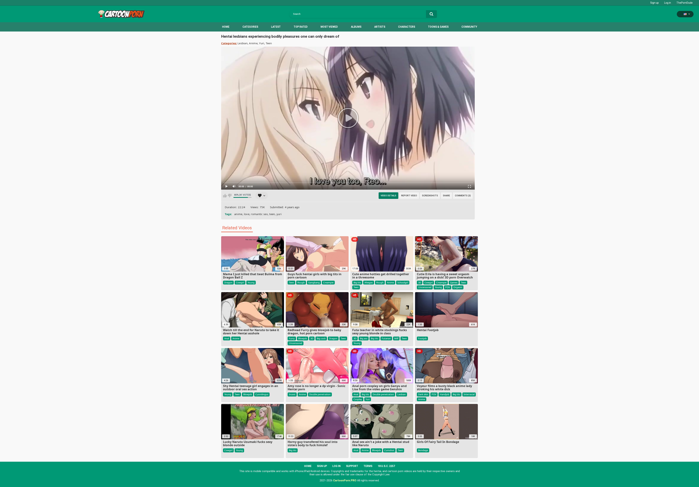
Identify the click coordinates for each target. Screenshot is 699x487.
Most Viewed (329, 26)
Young (251, 282)
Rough (301, 282)
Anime (253, 43)
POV (447, 287)
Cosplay (358, 399)
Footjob (422, 338)
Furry (292, 338)
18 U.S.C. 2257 (386, 466)
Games (453, 282)
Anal (226, 338)
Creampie (328, 282)
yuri (279, 214)
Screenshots (430, 195)
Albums (356, 26)
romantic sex (259, 214)
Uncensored (424, 287)
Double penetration (320, 394)
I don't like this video (230, 195)
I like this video (225, 195)
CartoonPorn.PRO (344, 480)
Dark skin (423, 394)
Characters (406, 26)
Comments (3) (463, 195)
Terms (368, 466)
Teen (269, 43)
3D (419, 282)
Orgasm (457, 287)
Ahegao (368, 282)
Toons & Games (438, 26)
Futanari (386, 338)
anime (238, 214)
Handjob (444, 394)
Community (469, 26)
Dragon (228, 282)
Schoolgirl (402, 282)
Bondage (423, 450)
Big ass (363, 338)
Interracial (469, 394)
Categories (250, 26)
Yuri (261, 43)
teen (272, 214)
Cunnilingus (261, 394)
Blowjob (302, 338)
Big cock (321, 338)
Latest (276, 26)
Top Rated (301, 26)
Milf (396, 338)
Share (446, 195)
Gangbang (314, 282)
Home (225, 26)
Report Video (409, 195)
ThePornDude (684, 2)
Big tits (357, 282)
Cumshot (389, 450)
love (246, 214)
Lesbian (243, 43)
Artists (379, 26)
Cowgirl (240, 282)
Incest (292, 394)
